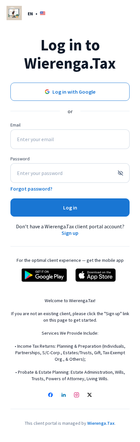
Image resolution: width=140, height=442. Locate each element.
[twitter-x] (89, 395)
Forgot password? (31, 188)
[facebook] (50, 395)
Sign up (70, 233)
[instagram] (76, 395)
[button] (36, 13)
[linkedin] (63, 395)
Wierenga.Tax (101, 423)
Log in (70, 207)
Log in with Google (73, 91)
